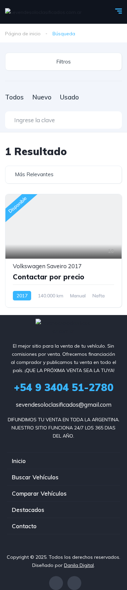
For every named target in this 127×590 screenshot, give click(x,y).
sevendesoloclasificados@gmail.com (63, 404)
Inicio (19, 460)
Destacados (28, 509)
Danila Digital (79, 565)
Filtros (63, 61)
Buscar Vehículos (35, 477)
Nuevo (41, 97)
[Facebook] (56, 583)
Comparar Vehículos (39, 493)
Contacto (24, 526)
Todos (14, 97)
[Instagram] (74, 583)
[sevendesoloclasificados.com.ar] (43, 11)
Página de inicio (23, 34)
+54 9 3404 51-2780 (63, 387)
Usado (69, 97)
